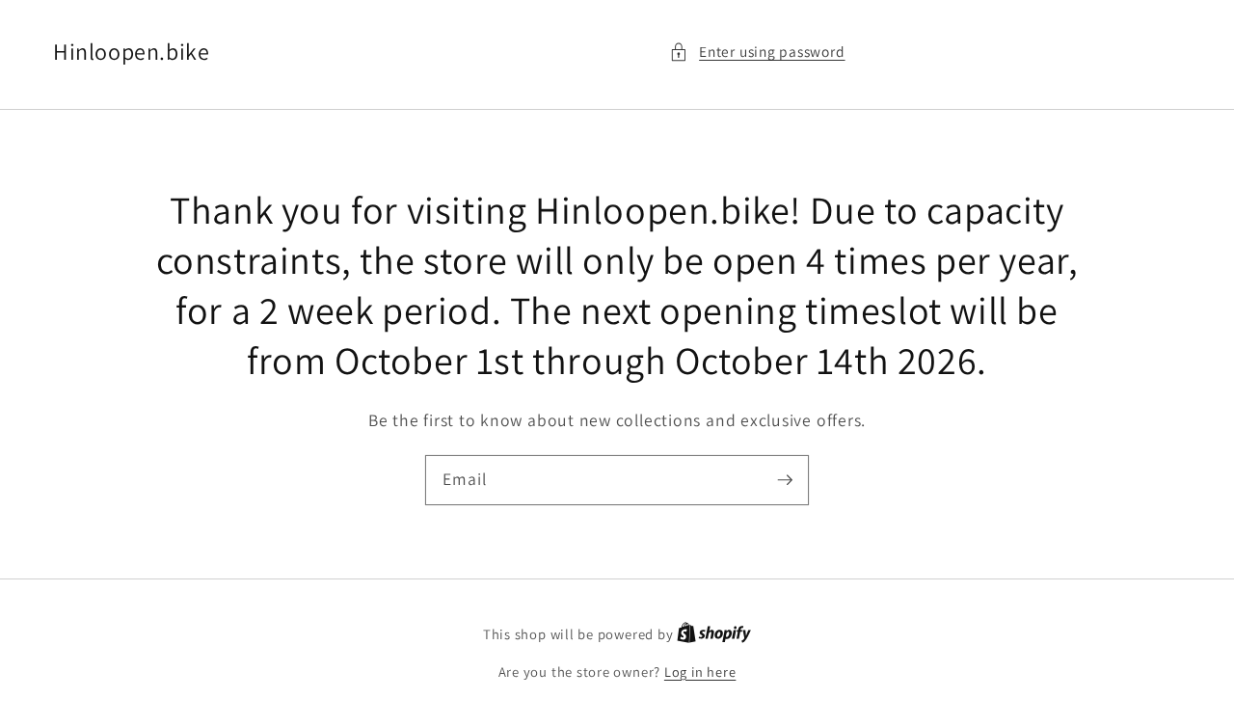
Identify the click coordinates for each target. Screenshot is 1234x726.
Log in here (700, 671)
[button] (757, 52)
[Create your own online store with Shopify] (714, 634)
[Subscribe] (785, 479)
